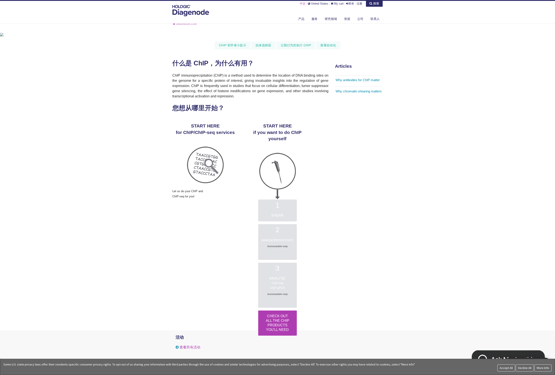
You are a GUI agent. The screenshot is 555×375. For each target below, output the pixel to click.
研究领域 (331, 19)
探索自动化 (328, 45)
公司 (360, 19)
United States (319, 3)
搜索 (375, 3)
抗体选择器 (263, 45)
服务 (315, 19)
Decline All (524, 368)
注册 (359, 3)
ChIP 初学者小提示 (232, 45)
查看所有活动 (190, 347)
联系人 (375, 19)
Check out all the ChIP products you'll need (277, 322)
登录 (351, 3)
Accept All (506, 368)
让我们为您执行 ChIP (296, 45)
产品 (301, 19)
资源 (347, 19)
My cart (338, 3)
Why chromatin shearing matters (359, 91)
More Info (543, 368)
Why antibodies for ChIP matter (358, 80)
